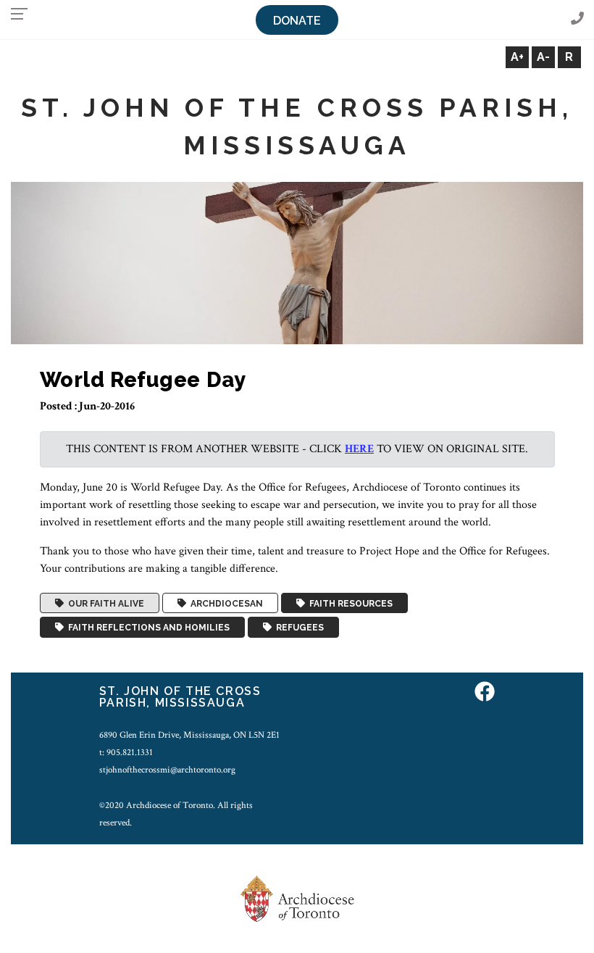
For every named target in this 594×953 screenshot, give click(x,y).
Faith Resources (349, 603)
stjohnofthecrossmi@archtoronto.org (167, 769)
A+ (517, 57)
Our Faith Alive (104, 603)
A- (543, 57)
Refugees (298, 628)
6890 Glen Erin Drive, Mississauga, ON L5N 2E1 (189, 735)
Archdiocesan (224, 603)
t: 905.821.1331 (126, 752)
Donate (297, 21)
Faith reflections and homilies (147, 628)
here (359, 449)
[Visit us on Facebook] (484, 693)
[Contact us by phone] (577, 19)
